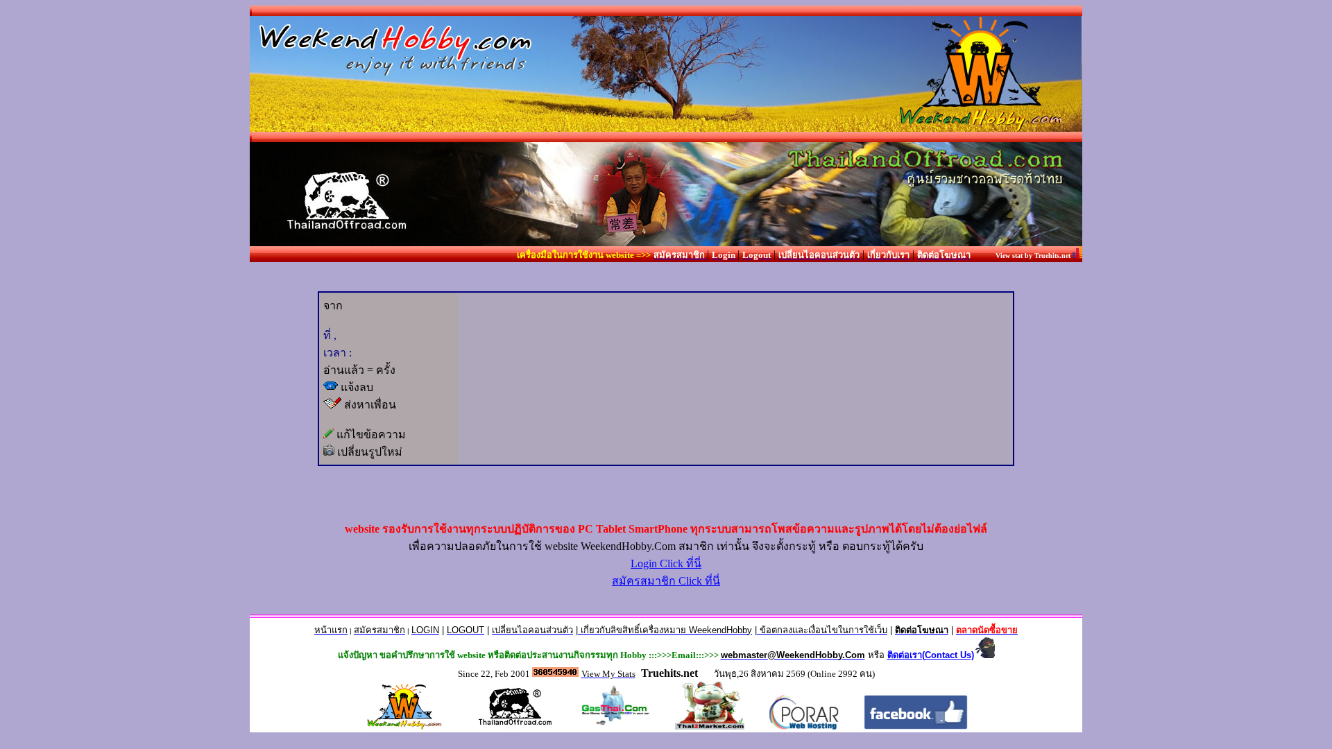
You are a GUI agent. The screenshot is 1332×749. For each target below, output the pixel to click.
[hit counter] (555, 673)
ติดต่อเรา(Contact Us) (930, 655)
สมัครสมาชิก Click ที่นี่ (666, 581)
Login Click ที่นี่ (666, 563)
